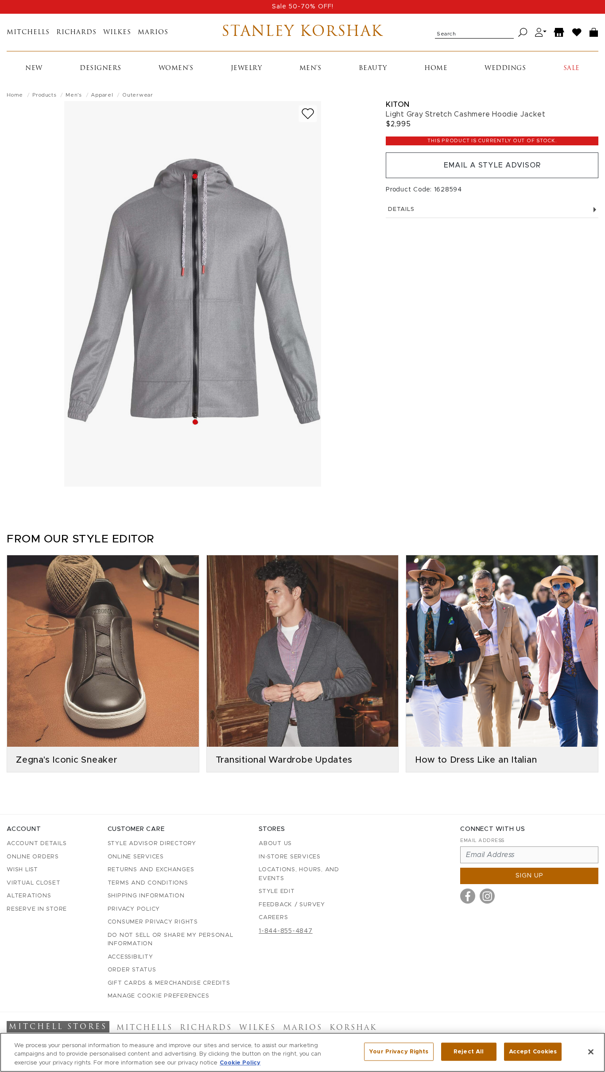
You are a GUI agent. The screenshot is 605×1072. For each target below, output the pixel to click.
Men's (310, 68)
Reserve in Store (37, 909)
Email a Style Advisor (492, 165)
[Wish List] (577, 32)
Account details (36, 843)
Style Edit (277, 891)
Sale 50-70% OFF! (303, 7)
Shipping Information (146, 896)
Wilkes (117, 32)
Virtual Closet (34, 883)
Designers (100, 68)
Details (401, 209)
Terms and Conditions (148, 883)
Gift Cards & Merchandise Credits (169, 983)
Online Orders (33, 857)
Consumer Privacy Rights (153, 922)
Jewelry (246, 68)
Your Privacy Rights (398, 1051)
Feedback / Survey (292, 905)
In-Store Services (290, 857)
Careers (273, 917)
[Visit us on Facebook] (467, 896)
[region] (302, 1052)
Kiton (398, 104)
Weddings (505, 68)
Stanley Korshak (302, 32)
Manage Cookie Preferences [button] (158, 996)
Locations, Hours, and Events (299, 874)
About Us (275, 843)
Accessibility (130, 957)
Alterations (29, 896)
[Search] (522, 32)
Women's (176, 68)
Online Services (136, 857)
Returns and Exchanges (151, 870)
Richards (76, 32)
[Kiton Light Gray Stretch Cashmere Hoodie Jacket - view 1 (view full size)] (192, 294)
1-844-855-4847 (286, 931)
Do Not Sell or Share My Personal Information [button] (170, 939)
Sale (571, 68)
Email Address (482, 840)
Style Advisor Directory (152, 843)
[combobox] (474, 32)
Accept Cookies (533, 1051)
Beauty (373, 68)
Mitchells (28, 32)
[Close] (591, 1051)
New (34, 68)
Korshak (353, 1028)
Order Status (132, 970)
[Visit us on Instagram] (487, 896)
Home (435, 68)
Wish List (22, 870)
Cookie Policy (240, 1063)
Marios (153, 32)
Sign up (529, 876)
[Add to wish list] (308, 113)
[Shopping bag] (593, 32)
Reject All (469, 1051)
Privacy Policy (134, 909)
